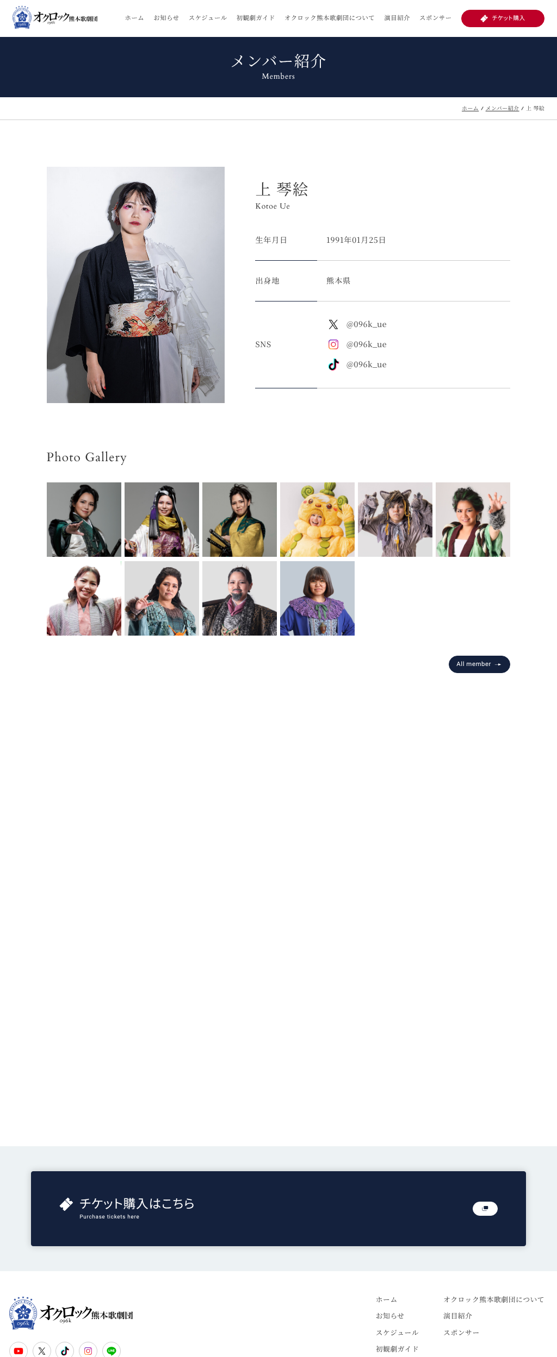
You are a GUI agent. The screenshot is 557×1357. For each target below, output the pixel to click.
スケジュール (208, 18)
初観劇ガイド (256, 18)
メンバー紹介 (502, 108)
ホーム (134, 18)
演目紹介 (397, 18)
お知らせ (166, 18)
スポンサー (435, 18)
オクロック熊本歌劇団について (329, 18)
